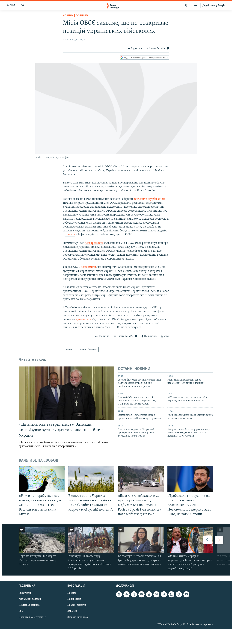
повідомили (88, 267)
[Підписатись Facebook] (119, 594)
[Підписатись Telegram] (164, 594)
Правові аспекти (76, 605)
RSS (21, 611)
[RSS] (171, 594)
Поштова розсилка (29, 605)
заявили (70, 234)
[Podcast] (179, 594)
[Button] (134, 49)
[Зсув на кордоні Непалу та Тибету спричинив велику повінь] (42, 540)
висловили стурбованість (149, 199)
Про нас (71, 593)
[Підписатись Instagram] (149, 594)
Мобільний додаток (30, 599)
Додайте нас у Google (213, 5)
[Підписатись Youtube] (141, 594)
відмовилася (83, 319)
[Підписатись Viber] (156, 594)
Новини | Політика (76, 15)
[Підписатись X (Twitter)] (134, 594)
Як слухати (25, 593)
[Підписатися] (186, 594)
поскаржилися (94, 243)
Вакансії (72, 611)
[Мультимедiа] (196, 5)
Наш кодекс (74, 599)
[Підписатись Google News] (126, 594)
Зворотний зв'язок (77, 617)
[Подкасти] (186, 5)
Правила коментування (32, 617)
